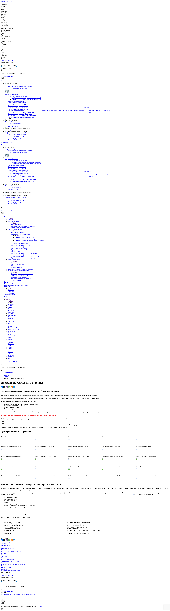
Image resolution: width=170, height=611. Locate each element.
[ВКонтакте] (2, 387)
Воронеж (10, 313)
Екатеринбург (12, 315)
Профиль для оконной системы (17, 88)
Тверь (9, 345)
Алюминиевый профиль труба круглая (20, 114)
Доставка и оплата (101, 110)
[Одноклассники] (12, 387)
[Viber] (7, 387)
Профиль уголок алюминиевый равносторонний (26, 99)
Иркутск (10, 318)
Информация (5, 566)
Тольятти (10, 347)
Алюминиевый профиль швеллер (18, 106)
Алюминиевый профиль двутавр (18, 104)
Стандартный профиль (11, 94)
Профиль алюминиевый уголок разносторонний (26, 98)
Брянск (10, 307)
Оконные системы (10, 85)
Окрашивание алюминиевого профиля (12, 562)
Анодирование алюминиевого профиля (13, 564)
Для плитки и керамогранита (17, 134)
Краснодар (11, 323)
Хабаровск (11, 355)
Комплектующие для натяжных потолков (17, 130)
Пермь (10, 334)
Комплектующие (13, 126)
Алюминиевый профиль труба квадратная (21, 112)
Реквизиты (91, 112)
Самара (10, 339)
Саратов (10, 342)
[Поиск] (2, 78)
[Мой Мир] (14, 387)
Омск (9, 333)
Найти (3, 601)
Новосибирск (12, 331)
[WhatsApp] (9, 387)
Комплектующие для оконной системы (20, 86)
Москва (10, 326)
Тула (9, 350)
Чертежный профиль (52, 110)
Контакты (110, 110)
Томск (10, 348)
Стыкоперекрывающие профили (18, 138)
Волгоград (11, 312)
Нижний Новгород (13, 329)
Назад (11, 218)
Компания (87, 107)
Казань (10, 320)
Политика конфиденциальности (10, 570)
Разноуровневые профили (16, 136)
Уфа (9, 353)
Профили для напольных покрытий (15, 133)
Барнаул (10, 305)
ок (2, 609)
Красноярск (11, 325)
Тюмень (10, 352)
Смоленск (11, 344)
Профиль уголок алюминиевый (17, 96)
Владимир (11, 310)
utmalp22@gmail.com (7, 76)
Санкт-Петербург (13, 340)
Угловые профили (13, 139)
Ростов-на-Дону (12, 336)
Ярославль (11, 358)
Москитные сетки (13, 125)
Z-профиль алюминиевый (16, 101)
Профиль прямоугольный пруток (18, 109)
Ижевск (10, 317)
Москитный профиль (11, 122)
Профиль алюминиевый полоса (17, 107)
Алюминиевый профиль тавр (17, 102)
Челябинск (11, 356)
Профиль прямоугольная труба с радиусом (21, 117)
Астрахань (11, 304)
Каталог (3, 80)
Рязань (10, 337)
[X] (4, 387)
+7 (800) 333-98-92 (7, 60)
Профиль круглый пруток (16, 110)
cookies (41, 606)
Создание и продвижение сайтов (25, 594)
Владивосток (12, 309)
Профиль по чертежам (7, 559)
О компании (91, 110)
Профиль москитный (14, 123)
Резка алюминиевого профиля (10, 561)
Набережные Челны (14, 328)
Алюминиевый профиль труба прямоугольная (22, 115)
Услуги (44, 110)
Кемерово (11, 321)
